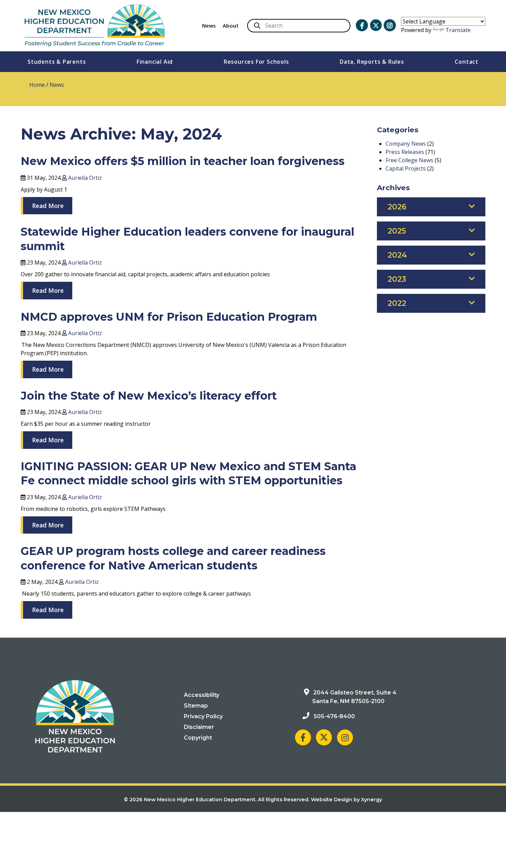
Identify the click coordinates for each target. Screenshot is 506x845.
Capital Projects (406, 168)
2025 (397, 231)
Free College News (409, 160)
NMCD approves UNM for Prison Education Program (170, 316)
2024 (397, 255)
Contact (466, 61)
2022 (397, 303)
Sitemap (196, 705)
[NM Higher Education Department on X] (376, 25)
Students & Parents (57, 61)
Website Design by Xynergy (346, 799)
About (231, 25)
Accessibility (201, 695)
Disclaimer (199, 727)
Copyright (198, 737)
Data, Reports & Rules (372, 61)
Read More (48, 206)
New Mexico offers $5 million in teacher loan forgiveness (183, 161)
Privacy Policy (203, 716)
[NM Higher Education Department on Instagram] (389, 25)
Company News (406, 143)
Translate (458, 30)
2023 (397, 279)
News (209, 25)
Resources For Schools (256, 61)
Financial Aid (155, 61)
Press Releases (405, 152)
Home (37, 85)
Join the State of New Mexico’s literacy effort (149, 395)
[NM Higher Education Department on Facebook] (362, 25)
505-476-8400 (334, 716)
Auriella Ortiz (85, 178)
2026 (397, 207)
